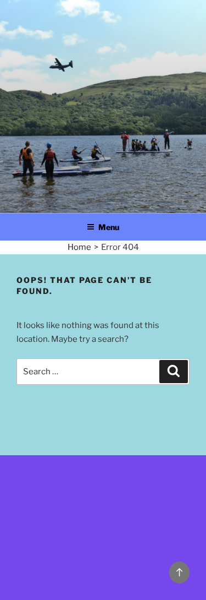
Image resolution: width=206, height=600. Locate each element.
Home (79, 247)
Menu (108, 227)
